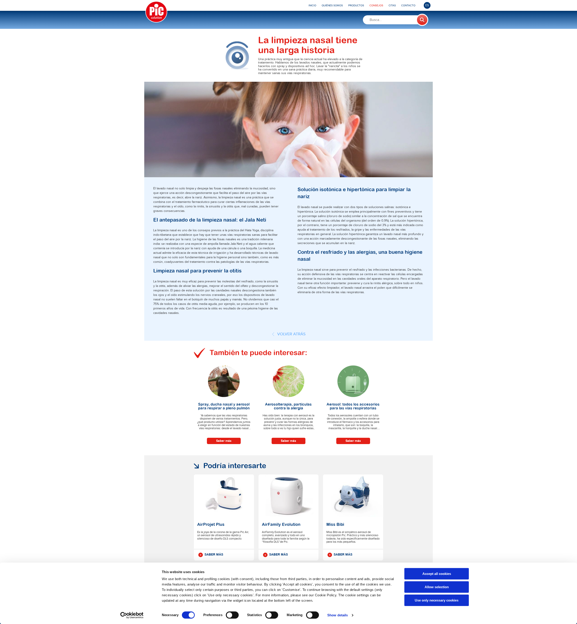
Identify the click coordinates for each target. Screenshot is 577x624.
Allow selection (437, 587)
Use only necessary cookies (436, 600)
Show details (337, 615)
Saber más (223, 441)
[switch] (232, 615)
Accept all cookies (436, 574)
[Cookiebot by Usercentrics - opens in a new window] (132, 615)
